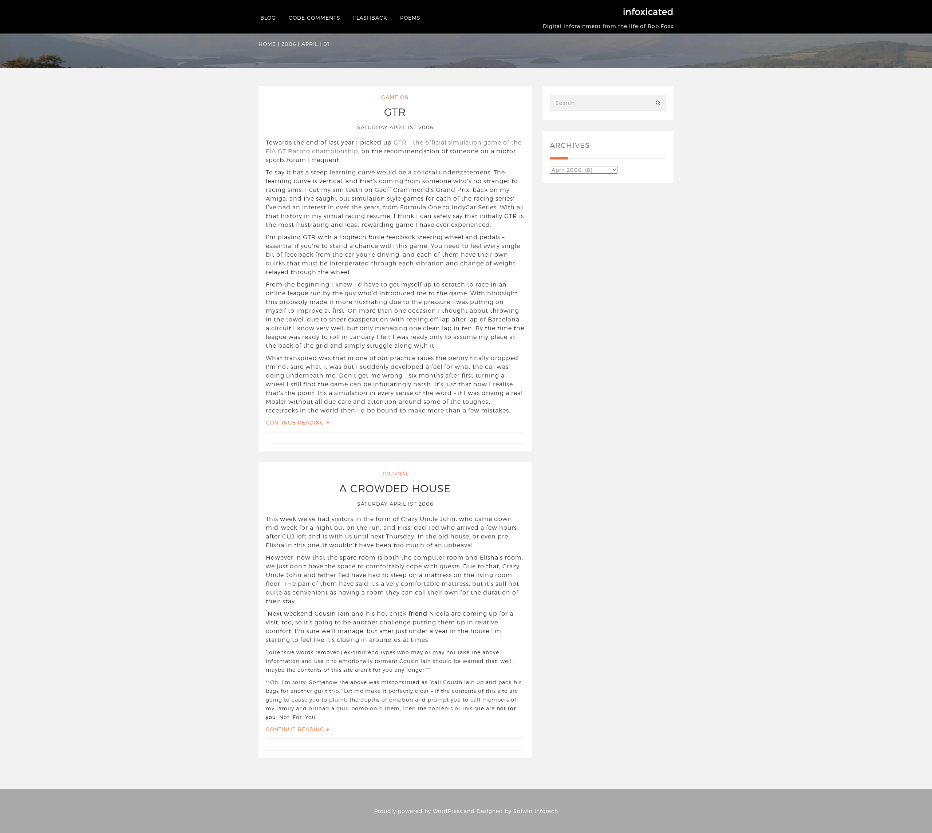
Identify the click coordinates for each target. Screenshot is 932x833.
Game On (395, 97)
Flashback (370, 18)
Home (267, 44)
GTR (395, 112)
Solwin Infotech (535, 811)
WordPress (447, 811)
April (309, 44)
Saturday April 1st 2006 (395, 127)
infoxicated (648, 12)
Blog (268, 18)
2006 (288, 44)
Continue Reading (296, 422)
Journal (395, 473)
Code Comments (314, 18)
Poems (410, 18)
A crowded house (395, 488)
